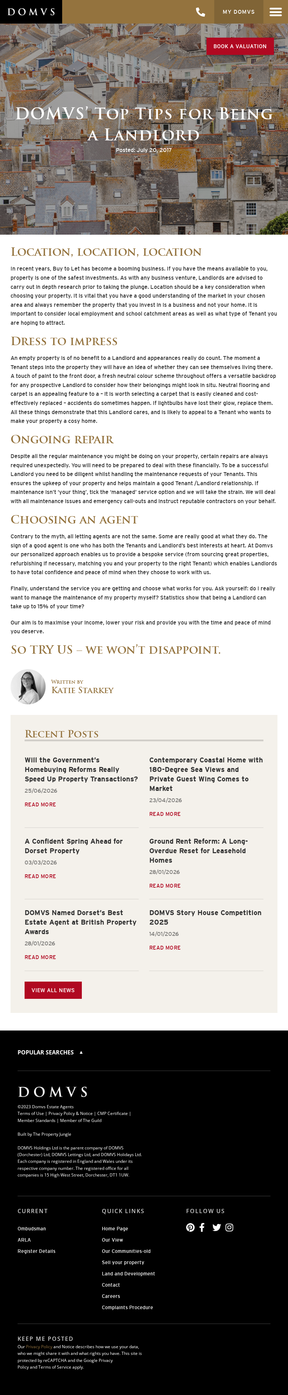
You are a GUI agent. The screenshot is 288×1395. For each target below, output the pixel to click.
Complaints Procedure (127, 1307)
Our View (112, 1240)
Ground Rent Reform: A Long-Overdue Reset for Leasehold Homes (198, 850)
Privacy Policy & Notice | (72, 1113)
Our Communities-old (126, 1251)
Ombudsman (32, 1228)
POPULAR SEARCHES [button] (46, 1052)
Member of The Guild (81, 1120)
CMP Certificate (112, 1113)
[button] (276, 12)
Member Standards (36, 1120)
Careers (111, 1296)
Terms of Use (31, 1113)
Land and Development (128, 1273)
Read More (40, 804)
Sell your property (123, 1262)
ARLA (24, 1240)
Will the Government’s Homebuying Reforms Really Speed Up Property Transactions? (81, 769)
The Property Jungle (52, 1134)
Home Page (115, 1228)
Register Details (36, 1251)
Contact (111, 1285)
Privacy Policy (39, 1347)
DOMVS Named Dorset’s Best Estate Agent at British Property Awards (81, 922)
